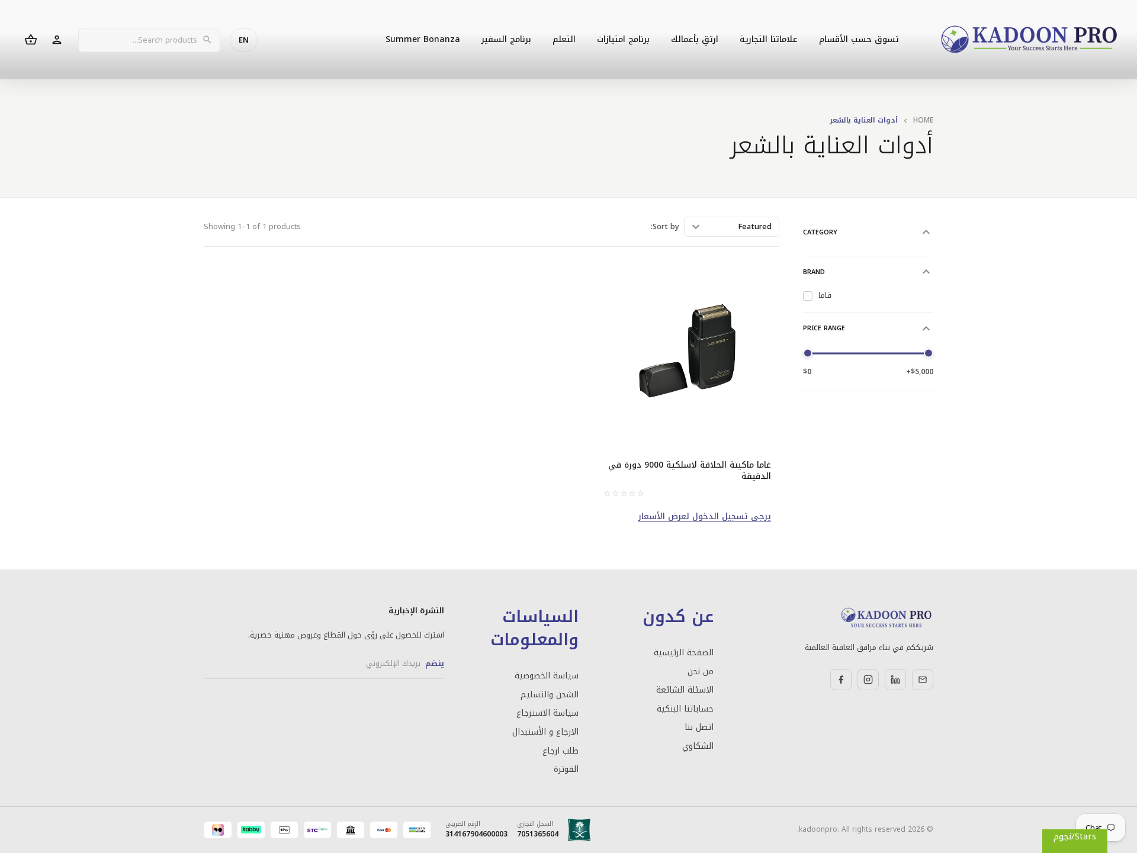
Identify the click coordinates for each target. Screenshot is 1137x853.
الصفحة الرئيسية (683, 653)
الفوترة (566, 769)
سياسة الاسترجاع (547, 713)
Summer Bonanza (423, 39)
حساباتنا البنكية (685, 709)
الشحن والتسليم (550, 695)
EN (244, 40)
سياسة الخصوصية (547, 676)
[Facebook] (841, 679)
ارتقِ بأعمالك (694, 39)
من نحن (700, 672)
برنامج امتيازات (623, 39)
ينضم (434, 663)
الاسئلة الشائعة (684, 690)
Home (923, 120)
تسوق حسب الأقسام (859, 39)
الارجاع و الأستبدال (545, 732)
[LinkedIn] (895, 679)
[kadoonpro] (1029, 40)
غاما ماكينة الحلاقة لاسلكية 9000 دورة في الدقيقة (689, 471)
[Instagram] (868, 679)
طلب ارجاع (560, 751)
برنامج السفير (506, 39)
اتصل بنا (699, 727)
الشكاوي (697, 746)
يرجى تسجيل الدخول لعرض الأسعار (704, 516)
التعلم (564, 39)
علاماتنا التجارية (769, 39)
